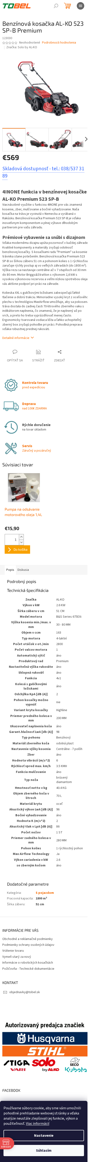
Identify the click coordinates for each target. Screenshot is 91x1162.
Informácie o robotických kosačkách (27, 962)
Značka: (21, 47)
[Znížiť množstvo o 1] (21, 542)
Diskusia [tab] (23, 570)
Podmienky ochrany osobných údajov (28, 945)
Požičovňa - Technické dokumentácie (28, 968)
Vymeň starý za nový (16, 956)
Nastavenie (43, 1135)
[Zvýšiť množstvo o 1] (21, 537)
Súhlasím (44, 1150)
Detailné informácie (15, 338)
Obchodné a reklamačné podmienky (27, 939)
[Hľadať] (56, 6)
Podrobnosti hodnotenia (59, 43)
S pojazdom (45, 893)
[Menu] (80, 6)
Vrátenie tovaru (13, 950)
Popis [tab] (10, 570)
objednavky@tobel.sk (24, 992)
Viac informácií (37, 1123)
